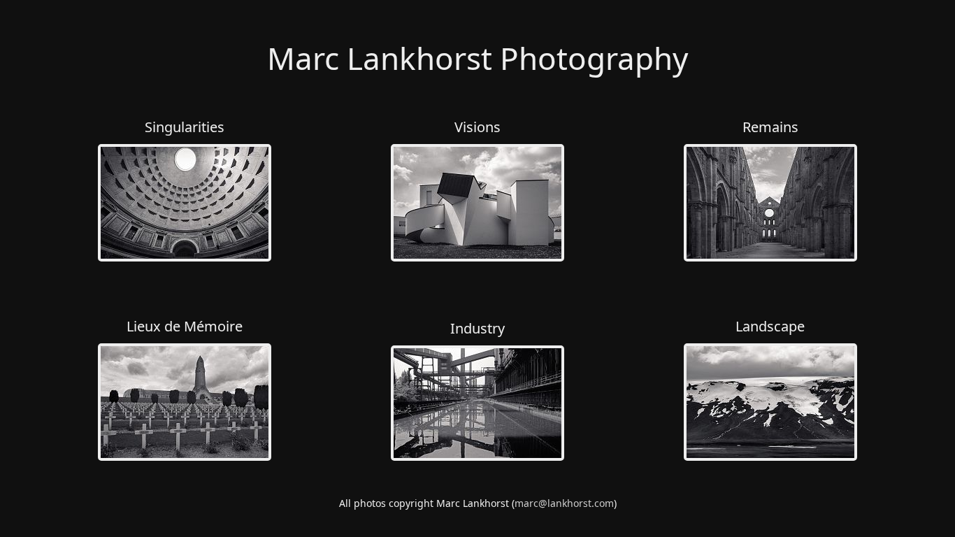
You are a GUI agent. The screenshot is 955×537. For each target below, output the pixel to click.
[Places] (184, 457)
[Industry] (477, 457)
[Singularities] (184, 257)
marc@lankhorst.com (564, 503)
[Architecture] (477, 257)
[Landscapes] (770, 457)
